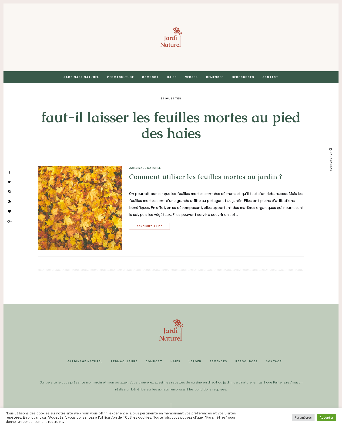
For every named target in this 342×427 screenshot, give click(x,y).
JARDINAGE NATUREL (81, 77)
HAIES (172, 77)
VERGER (191, 77)
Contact (270, 77)
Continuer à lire (149, 226)
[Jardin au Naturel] (171, 36)
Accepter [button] (326, 418)
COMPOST (150, 77)
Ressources (243, 77)
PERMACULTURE (120, 77)
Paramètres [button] (303, 418)
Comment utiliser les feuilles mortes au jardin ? (205, 177)
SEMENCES (215, 77)
